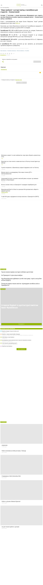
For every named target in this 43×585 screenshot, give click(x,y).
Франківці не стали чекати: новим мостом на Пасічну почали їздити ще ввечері (20, 162)
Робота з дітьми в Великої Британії (11, 501)
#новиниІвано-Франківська (11, 50)
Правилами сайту (18, 79)
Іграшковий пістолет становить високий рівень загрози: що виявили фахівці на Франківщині (19, 179)
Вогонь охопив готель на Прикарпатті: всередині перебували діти (18, 184)
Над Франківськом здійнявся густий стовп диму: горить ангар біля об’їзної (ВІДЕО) (21, 279)
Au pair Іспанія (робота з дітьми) (10, 527)
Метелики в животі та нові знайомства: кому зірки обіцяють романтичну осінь (20, 155)
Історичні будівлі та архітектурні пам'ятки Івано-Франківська (19, 306)
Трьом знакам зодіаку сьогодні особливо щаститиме (17, 272)
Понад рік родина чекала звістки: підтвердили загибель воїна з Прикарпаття (20, 284)
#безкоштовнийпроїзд (20, 50)
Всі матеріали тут (21, 324)
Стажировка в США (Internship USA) (11, 476)
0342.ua (18, 23)
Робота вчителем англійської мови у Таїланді (14, 451)
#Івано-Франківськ (3, 50)
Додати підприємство (21, 349)
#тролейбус (27, 50)
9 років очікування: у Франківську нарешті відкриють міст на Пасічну (20, 167)
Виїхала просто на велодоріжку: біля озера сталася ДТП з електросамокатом (16, 173)
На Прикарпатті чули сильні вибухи (11, 275)
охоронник (4, 445)
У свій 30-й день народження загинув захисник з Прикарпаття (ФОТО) (20, 196)
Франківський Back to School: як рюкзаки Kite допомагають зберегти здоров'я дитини (19, 190)
